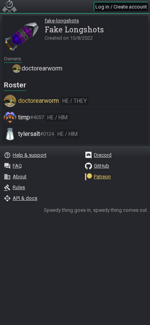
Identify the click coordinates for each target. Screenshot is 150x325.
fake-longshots (62, 20)
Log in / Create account (121, 7)
